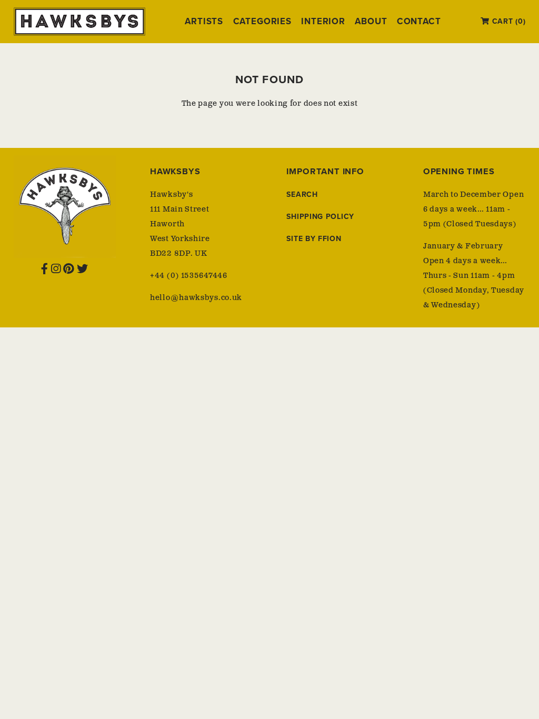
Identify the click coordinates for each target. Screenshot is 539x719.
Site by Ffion (313, 238)
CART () (507, 21)
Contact (419, 21)
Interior (323, 21)
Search (301, 194)
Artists (204, 21)
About (371, 21)
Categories (262, 21)
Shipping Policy (320, 216)
